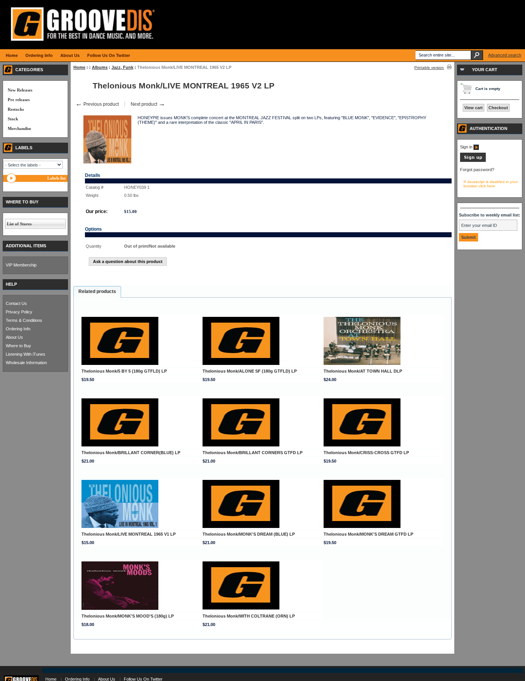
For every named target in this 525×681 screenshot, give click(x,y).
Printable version (429, 67)
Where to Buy (18, 345)
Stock (13, 119)
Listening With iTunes (25, 354)
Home (79, 67)
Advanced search (504, 55)
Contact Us (16, 303)
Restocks (16, 109)
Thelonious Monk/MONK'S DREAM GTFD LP (368, 534)
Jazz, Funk (122, 67)
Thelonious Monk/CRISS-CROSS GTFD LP (366, 452)
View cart (473, 107)
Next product (148, 104)
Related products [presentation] (97, 291)
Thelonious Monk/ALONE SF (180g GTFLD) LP (250, 371)
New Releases (20, 90)
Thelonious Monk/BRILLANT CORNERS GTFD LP (252, 452)
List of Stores (19, 223)
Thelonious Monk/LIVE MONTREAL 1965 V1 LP (128, 534)
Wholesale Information (26, 362)
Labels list (56, 178)
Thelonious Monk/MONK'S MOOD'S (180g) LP (127, 616)
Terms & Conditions (24, 320)
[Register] (473, 160)
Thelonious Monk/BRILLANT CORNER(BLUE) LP (130, 452)
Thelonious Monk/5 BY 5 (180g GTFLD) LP (124, 371)
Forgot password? (477, 169)
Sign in (466, 147)
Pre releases (19, 99)
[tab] (97, 292)
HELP (11, 284)
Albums (100, 67)
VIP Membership (21, 265)
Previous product (97, 104)
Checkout (498, 107)
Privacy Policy (19, 312)
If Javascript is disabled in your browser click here (491, 184)
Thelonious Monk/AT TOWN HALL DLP (363, 371)
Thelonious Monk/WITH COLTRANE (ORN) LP (249, 616)
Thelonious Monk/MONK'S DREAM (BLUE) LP (249, 534)
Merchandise (19, 128)
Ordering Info (18, 328)
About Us (14, 337)
